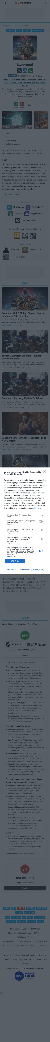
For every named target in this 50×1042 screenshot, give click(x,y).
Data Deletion (11, 570)
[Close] (45, 472)
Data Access (25, 570)
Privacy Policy (38, 570)
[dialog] (25, 521)
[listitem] (25, 516)
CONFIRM (15, 561)
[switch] (41, 521)
